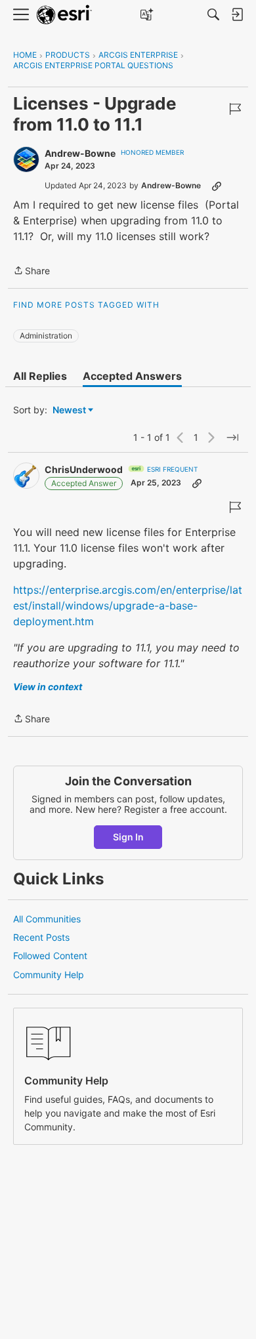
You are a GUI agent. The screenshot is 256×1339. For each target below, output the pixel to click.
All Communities (47, 918)
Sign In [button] (128, 836)
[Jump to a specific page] (232, 437)
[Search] (213, 14)
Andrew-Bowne (80, 153)
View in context (47, 686)
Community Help (48, 974)
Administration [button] (46, 335)
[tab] (40, 376)
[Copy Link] (216, 186)
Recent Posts (41, 937)
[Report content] (235, 109)
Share (31, 271)
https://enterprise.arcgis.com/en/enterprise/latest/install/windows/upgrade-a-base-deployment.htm (127, 605)
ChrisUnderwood (84, 469)
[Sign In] (237, 14)
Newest (69, 410)
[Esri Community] (64, 15)
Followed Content (50, 955)
